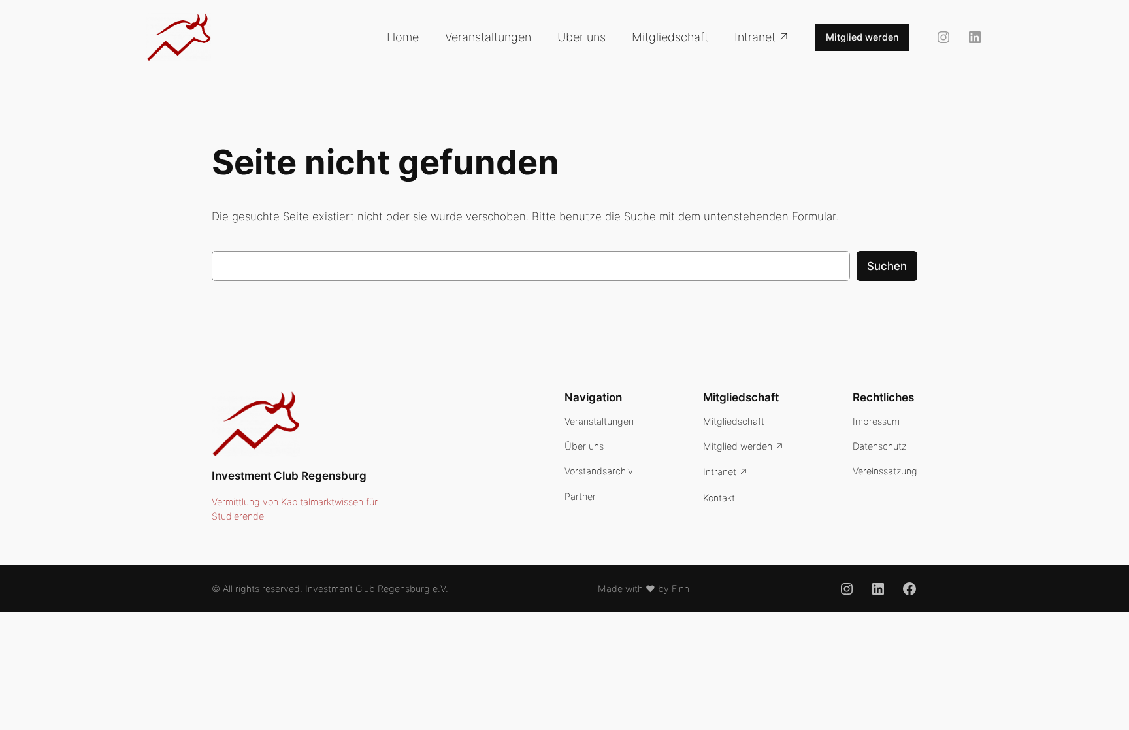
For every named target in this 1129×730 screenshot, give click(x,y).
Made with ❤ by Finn (643, 588)
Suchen (887, 266)
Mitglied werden (862, 36)
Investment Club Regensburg (289, 475)
